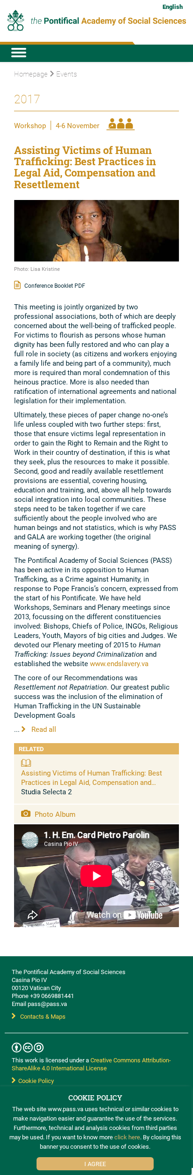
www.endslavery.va (119, 663)
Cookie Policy (34, 1080)
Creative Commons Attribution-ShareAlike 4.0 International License (91, 1064)
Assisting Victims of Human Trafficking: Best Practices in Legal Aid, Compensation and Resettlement (91, 782)
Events (66, 73)
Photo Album (54, 814)
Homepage (31, 73)
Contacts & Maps (43, 1016)
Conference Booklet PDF (54, 285)
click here (127, 1137)
